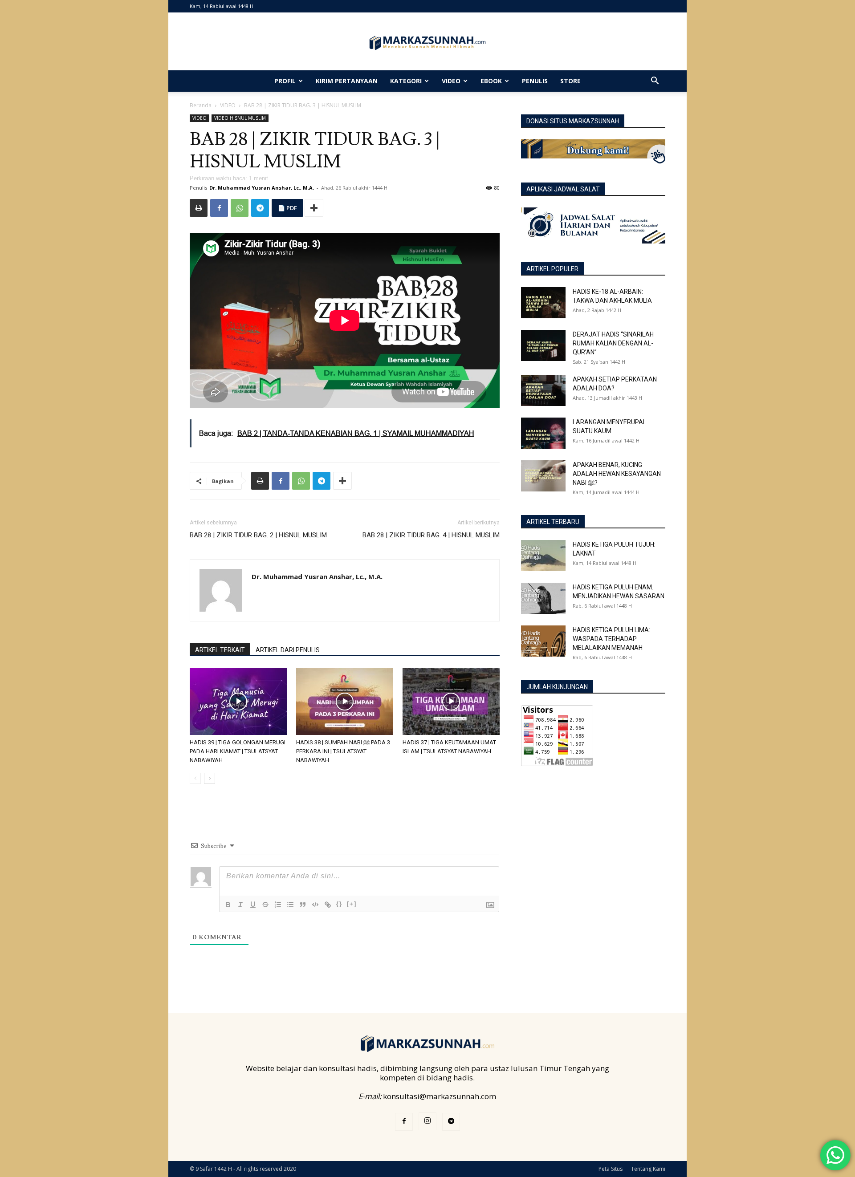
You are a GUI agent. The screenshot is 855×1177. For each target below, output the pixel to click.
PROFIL (285, 81)
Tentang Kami (648, 1169)
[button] (654, 81)
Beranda (201, 105)
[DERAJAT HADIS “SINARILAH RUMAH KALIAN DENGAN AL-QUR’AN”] (543, 345)
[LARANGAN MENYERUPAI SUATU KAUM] (543, 433)
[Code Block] (315, 904)
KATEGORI (406, 81)
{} (339, 904)
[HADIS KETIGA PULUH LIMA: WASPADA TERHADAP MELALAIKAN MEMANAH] (543, 641)
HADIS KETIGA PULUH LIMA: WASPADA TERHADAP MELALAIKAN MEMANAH (611, 638)
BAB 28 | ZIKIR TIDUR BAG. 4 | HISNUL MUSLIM (431, 535)
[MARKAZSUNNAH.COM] (427, 43)
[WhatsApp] (239, 208)
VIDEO (451, 81)
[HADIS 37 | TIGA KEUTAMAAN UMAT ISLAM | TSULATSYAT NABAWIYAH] (451, 701)
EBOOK (491, 81)
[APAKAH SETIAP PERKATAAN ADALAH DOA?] (543, 390)
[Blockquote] (303, 904)
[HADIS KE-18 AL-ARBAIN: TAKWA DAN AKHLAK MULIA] (543, 302)
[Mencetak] (199, 208)
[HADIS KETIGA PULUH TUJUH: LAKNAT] (543, 555)
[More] (314, 208)
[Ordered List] (278, 904)
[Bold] (228, 904)
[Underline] (253, 904)
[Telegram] (260, 208)
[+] (352, 904)
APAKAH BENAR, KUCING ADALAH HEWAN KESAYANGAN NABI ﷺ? (617, 473)
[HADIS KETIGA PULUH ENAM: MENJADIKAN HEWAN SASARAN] (543, 598)
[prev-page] (195, 778)
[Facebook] (219, 208)
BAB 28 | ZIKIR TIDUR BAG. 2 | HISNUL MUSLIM (258, 535)
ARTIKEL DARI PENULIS (288, 649)
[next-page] (209, 778)
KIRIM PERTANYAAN (347, 81)
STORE (570, 81)
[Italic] (240, 904)
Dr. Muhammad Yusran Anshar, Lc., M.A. (261, 187)
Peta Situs (610, 1169)
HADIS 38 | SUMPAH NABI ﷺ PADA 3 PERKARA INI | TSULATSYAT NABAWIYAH (343, 751)
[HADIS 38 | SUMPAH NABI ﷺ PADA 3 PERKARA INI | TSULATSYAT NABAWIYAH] (344, 701)
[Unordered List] (290, 904)
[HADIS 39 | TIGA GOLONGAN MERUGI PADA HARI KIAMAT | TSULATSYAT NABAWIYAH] (238, 701)
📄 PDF (287, 208)
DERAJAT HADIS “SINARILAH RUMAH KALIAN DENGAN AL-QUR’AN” (613, 343)
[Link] (328, 904)
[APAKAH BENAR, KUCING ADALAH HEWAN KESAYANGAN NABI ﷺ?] (543, 475)
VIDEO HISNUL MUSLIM (240, 118)
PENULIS (535, 81)
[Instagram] (427, 1121)
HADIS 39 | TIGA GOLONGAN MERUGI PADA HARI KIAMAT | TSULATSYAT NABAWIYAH (237, 751)
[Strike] (265, 904)
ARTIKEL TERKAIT (220, 649)
